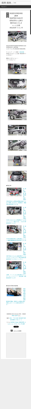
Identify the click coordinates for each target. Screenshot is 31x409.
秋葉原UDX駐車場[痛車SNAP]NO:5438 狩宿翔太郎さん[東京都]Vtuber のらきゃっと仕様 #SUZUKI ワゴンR (16, 20)
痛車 (23, 324)
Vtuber (16, 322)
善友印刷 (22, 52)
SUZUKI (12, 322)
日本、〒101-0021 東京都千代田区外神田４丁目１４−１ (17, 318)
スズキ (15, 324)
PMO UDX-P (15, 315)
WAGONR (21, 322)
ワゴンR (20, 324)
